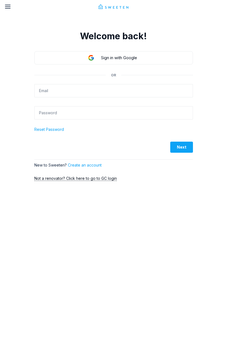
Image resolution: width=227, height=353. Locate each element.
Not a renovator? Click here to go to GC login (75, 178)
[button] (113, 57)
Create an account (85, 165)
